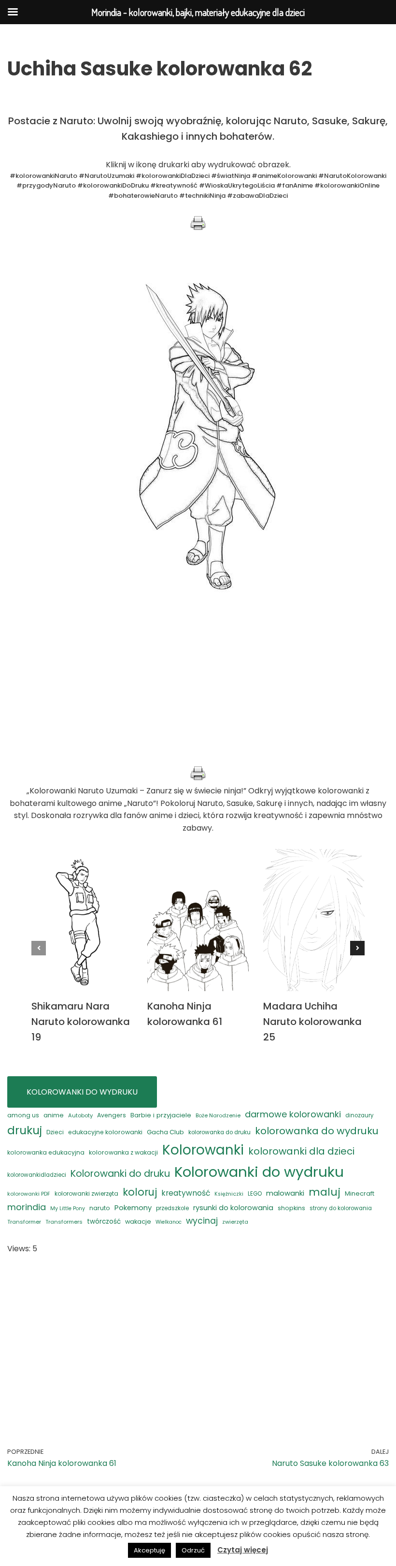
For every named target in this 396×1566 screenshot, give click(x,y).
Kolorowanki (203, 1150)
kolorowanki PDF (28, 1194)
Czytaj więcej (242, 1550)
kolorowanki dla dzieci (301, 1151)
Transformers (64, 1222)
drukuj (24, 1130)
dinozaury (359, 1115)
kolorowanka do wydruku (317, 1131)
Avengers (111, 1115)
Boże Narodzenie (218, 1115)
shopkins (291, 1208)
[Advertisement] (198, 698)
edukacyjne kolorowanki (105, 1132)
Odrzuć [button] (193, 1550)
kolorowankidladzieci (36, 1175)
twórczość (104, 1221)
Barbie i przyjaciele (160, 1115)
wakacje (138, 1221)
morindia (26, 1207)
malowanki (285, 1193)
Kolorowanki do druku (120, 1173)
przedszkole (172, 1208)
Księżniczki (228, 1194)
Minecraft (359, 1193)
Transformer (24, 1222)
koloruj (140, 1192)
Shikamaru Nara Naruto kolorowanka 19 (80, 1021)
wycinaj (202, 1221)
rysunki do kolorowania (233, 1208)
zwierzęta (235, 1222)
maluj (324, 1192)
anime (53, 1115)
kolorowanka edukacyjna (46, 1152)
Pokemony (133, 1207)
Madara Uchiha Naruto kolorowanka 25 (312, 1021)
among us (23, 1115)
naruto (99, 1208)
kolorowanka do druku (219, 1132)
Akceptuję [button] (149, 1550)
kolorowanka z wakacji (123, 1152)
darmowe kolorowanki (293, 1114)
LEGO (255, 1194)
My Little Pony (67, 1208)
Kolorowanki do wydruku (259, 1172)
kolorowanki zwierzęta (86, 1193)
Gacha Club (165, 1132)
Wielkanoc (169, 1222)
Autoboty (80, 1115)
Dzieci (55, 1132)
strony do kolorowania (341, 1208)
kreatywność (185, 1193)
